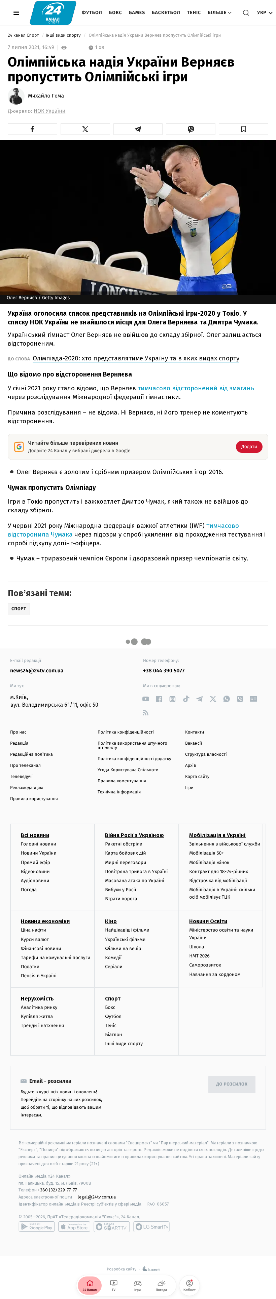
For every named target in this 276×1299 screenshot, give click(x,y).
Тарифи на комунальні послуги (55, 957)
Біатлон (113, 1034)
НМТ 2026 (199, 956)
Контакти (194, 732)
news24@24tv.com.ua (37, 671)
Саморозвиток (205, 965)
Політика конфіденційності (126, 732)
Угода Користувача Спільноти (128, 770)
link (145, 699)
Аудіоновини (35, 880)
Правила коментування (122, 781)
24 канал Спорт (24, 35)
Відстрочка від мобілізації (218, 880)
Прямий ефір (35, 862)
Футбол (92, 12)
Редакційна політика (31, 754)
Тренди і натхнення (42, 1025)
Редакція (19, 743)
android (37, 1226)
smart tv (112, 1226)
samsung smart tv (151, 1226)
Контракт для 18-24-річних (218, 871)
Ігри (189, 788)
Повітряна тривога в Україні (136, 871)
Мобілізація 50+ (206, 853)
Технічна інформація (119, 792)
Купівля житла (37, 1016)
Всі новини (35, 835)
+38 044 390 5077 (163, 671)
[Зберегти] (243, 129)
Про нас (18, 732)
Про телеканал (25, 765)
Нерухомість (37, 998)
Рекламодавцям (26, 788)
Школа (196, 947)
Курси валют (35, 939)
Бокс (115, 12)
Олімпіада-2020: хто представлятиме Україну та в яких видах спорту (136, 358)
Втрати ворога (121, 899)
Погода (29, 890)
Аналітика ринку (39, 1007)
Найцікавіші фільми (127, 930)
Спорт (112, 998)
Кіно (111, 921)
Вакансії (193, 743)
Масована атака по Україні (134, 880)
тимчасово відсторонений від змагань (196, 388)
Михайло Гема (46, 96)
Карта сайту (197, 777)
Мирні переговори (125, 862)
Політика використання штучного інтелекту (132, 745)
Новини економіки (45, 921)
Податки (30, 967)
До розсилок (232, 1084)
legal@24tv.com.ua (97, 1196)
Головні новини (38, 844)
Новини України (39, 853)
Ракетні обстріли (123, 844)
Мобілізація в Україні (217, 835)
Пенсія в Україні (39, 976)
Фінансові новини (41, 948)
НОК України (49, 111)
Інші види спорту (64, 35)
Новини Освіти (208, 921)
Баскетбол (166, 12)
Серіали (114, 967)
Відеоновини (35, 871)
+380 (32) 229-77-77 (57, 1189)
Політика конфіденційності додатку (134, 759)
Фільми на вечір (123, 948)
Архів (190, 765)
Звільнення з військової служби (224, 844)
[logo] (53, 12)
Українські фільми (125, 939)
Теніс (194, 12)
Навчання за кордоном (214, 974)
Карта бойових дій (125, 853)
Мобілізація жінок (209, 862)
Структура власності (206, 754)
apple (74, 1226)
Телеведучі (21, 777)
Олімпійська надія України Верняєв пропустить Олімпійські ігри (155, 35)
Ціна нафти (33, 930)
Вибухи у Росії (120, 890)
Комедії (113, 957)
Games (137, 12)
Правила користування (34, 799)
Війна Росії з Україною (134, 835)
